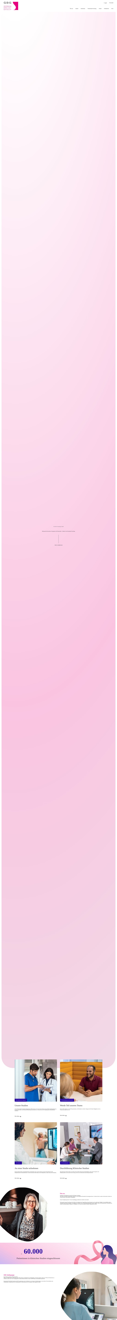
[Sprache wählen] (100, 3)
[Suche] (97, 3)
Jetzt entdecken (59, 545)
